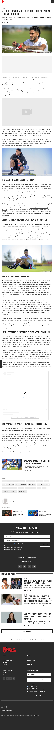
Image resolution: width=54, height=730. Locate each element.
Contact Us (3, 705)
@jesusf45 (26, 452)
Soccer (38, 488)
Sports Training (22, 491)
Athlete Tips (39, 481)
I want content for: (8, 543)
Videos (28, 657)
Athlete (5, 481)
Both (17, 543)
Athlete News (21, 481)
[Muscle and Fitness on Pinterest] (34, 566)
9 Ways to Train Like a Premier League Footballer (38, 462)
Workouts (5, 655)
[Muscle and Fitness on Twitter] (24, 566)
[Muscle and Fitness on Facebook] (20, 566)
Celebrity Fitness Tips (8, 484)
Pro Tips (4, 8)
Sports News (6, 491)
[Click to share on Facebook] (1, 361)
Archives (5, 672)
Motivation (20, 488)
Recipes (5, 664)
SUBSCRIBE (45, 545)
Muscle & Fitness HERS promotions (13, 547)
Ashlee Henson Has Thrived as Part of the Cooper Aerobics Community (37, 616)
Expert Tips (46, 484)
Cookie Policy (4, 709)
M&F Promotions (9, 545)
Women (25, 543)
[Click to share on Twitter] (1, 363)
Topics (28, 655)
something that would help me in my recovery (37, 284)
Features (5, 662)
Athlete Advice (12, 481)
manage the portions (28, 336)
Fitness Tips (6, 488)
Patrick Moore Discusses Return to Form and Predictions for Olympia (45, 513)
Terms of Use (4, 706)
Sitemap (5, 674)
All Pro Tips (27, 631)
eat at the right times (31, 352)
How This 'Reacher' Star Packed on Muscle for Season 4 (38, 581)
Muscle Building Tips (30, 488)
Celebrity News (32, 484)
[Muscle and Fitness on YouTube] (29, 566)
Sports (44, 488)
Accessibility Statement (6, 710)
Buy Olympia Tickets (8, 670)
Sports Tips (14, 491)
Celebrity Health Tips (21, 484)
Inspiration (13, 488)
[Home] (2, 2)
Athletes (46, 481)
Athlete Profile (30, 481)
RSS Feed (29, 664)
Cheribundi (24, 143)
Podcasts (29, 662)
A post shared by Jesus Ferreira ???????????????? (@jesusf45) (25, 417)
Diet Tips (40, 484)
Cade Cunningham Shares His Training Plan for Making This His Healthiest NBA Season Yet (38, 598)
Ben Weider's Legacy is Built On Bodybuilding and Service (18, 513)
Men (20, 543)
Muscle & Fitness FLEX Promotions (13, 549)
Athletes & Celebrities (8, 660)
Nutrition (5, 657)
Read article (28, 470)
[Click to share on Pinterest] (1, 366)
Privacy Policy (4, 707)
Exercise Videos (31, 660)
